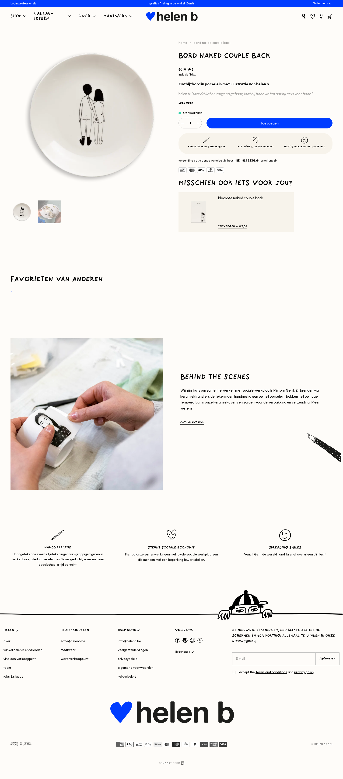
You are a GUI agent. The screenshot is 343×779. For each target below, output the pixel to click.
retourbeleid (127, 676)
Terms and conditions (271, 672)
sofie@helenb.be (73, 641)
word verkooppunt (74, 659)
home (182, 43)
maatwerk (68, 650)
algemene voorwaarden (136, 667)
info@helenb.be (129, 641)
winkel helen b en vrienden (23, 650)
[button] (18, 16)
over (7, 641)
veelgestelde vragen (133, 650)
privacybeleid (127, 659)
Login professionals (23, 3)
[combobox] (322, 3)
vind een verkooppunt (20, 659)
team (7, 667)
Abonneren (327, 659)
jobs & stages (13, 676)
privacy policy (304, 672)
